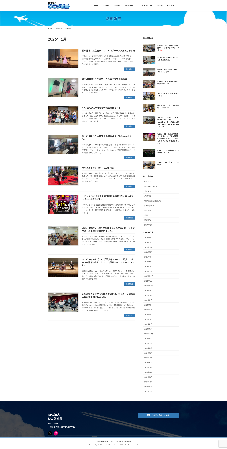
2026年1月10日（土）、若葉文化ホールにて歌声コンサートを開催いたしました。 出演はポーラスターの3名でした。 (108, 262)
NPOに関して (149, 182)
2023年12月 (148, 391)
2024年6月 (148, 362)
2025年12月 (148, 276)
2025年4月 (148, 315)
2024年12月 (148, 334)
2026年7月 (148, 242)
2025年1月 (148, 329)
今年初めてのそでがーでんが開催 (98, 167)
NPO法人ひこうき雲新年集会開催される (101, 107)
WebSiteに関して (150, 186)
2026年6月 (148, 247)
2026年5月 (148, 252)
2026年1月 (148, 271)
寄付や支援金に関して (152, 201)
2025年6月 (148, 305)
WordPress (100, 445)
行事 (146, 215)
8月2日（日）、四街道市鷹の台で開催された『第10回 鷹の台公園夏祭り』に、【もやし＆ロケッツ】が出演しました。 (168, 138)
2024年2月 (148, 382)
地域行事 (147, 196)
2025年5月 (148, 310)
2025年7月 (148, 300)
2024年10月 (148, 343)
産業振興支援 (149, 206)
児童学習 (147, 191)
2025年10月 (148, 286)
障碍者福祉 (148, 225)
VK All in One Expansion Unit (129, 445)
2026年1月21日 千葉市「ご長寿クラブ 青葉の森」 (105, 79)
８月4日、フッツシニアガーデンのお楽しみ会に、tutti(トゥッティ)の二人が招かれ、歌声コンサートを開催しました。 (168, 122)
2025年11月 (148, 281)
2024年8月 (148, 353)
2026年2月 (148, 266)
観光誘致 (147, 220)
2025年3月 (148, 319)
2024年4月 (148, 372)
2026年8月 (148, 238)
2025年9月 (148, 291)
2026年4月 (148, 257)
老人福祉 (147, 210)
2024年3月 (148, 377)
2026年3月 (148, 262)
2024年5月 (148, 367)
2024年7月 (148, 358)
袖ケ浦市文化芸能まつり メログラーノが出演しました (108, 50)
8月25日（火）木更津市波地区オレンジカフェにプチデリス (168, 47)
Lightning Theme (113, 445)
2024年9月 (148, 348)
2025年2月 (148, 324)
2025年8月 (148, 295)
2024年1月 (148, 387)
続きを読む (129, 69)
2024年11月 (148, 339)
